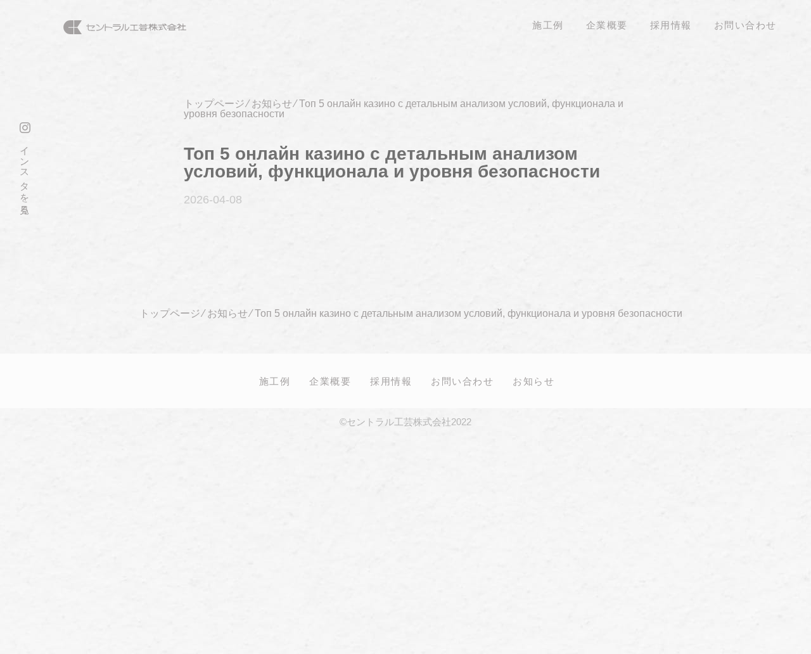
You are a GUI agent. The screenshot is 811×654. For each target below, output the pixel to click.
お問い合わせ (462, 381)
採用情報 (391, 381)
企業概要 (330, 381)
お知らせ (533, 381)
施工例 (275, 381)
